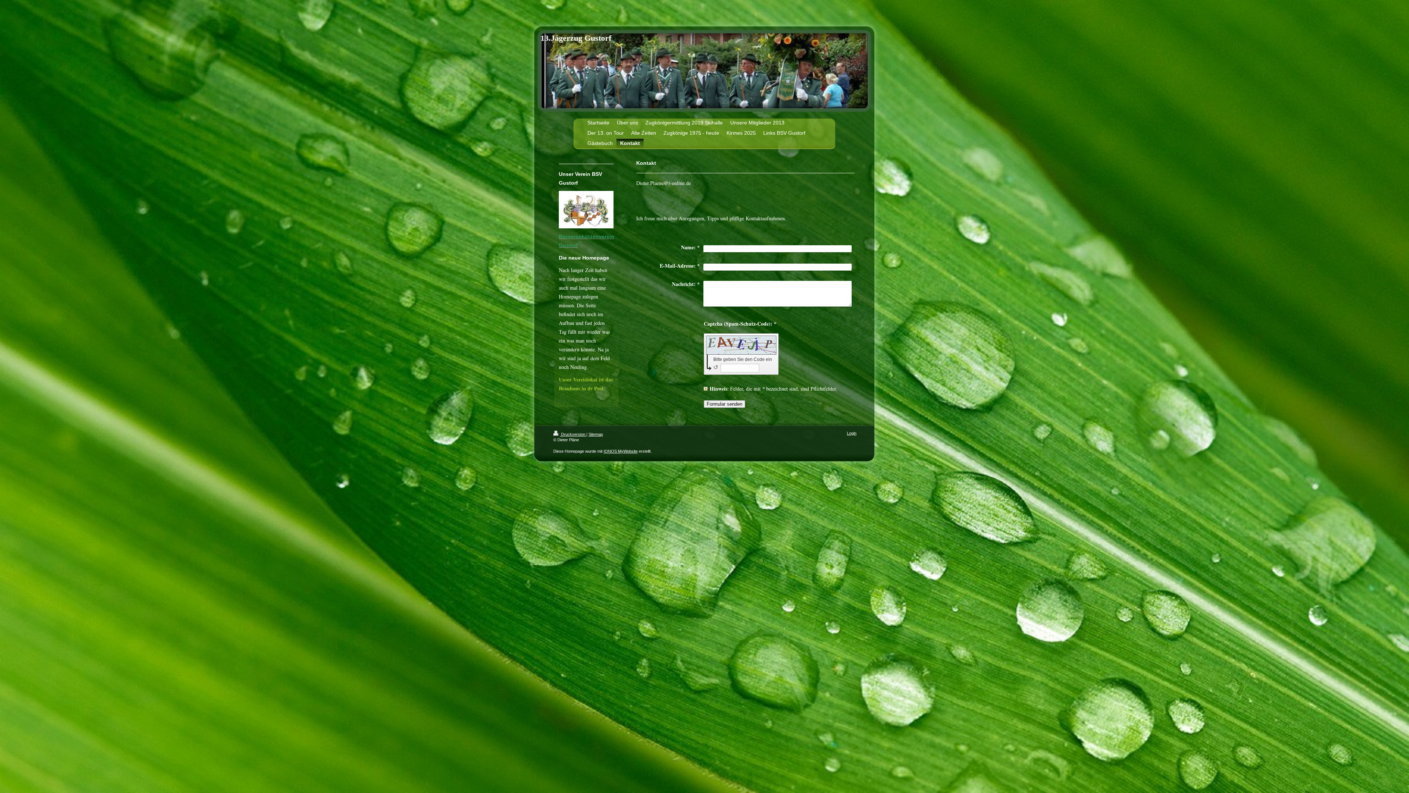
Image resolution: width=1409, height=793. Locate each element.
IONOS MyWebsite (621, 451)
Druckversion (573, 434)
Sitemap (596, 434)
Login (851, 433)
